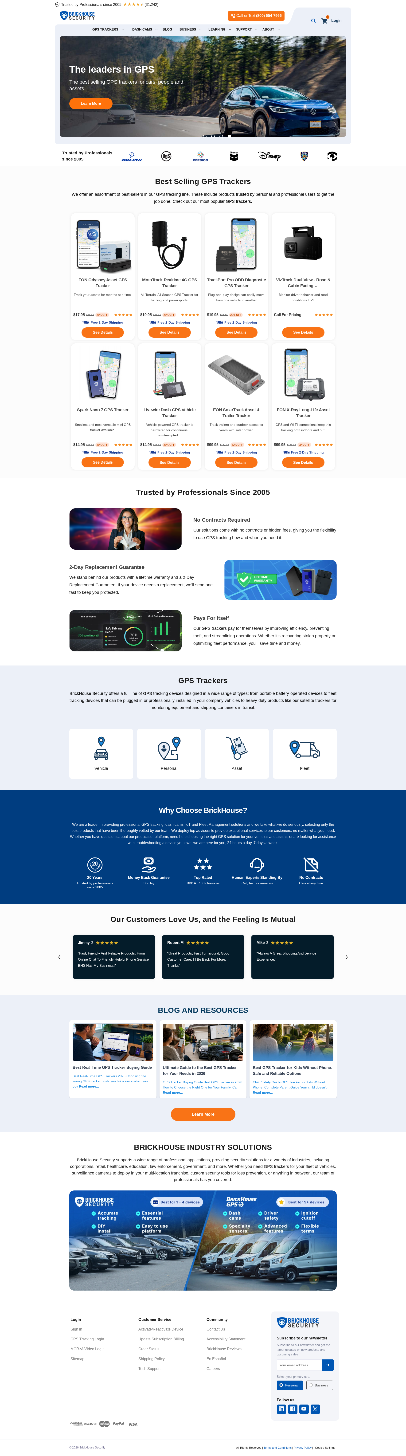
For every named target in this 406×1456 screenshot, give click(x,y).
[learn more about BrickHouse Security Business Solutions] (203, 1240)
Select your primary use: (293, 1376)
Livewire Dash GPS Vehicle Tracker (170, 412)
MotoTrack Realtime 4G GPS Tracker (169, 283)
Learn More (91, 104)
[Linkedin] (281, 1408)
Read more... (89, 1086)
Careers (213, 1369)
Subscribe (328, 1365)
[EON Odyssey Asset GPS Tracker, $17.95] (103, 245)
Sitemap (77, 1359)
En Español (216, 1359)
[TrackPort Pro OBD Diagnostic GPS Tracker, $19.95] (236, 245)
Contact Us (216, 1329)
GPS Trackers (203, 680)
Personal (291, 1385)
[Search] (312, 20)
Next (347, 957)
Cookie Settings (325, 1447)
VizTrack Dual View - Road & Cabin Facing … (303, 283)
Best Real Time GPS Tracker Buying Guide (112, 1067)
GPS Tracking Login (87, 1339)
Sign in (76, 1329)
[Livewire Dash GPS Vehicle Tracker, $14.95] (170, 375)
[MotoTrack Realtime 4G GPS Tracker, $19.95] (170, 245)
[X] (315, 1408)
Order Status (148, 1349)
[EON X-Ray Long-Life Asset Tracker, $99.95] (303, 375)
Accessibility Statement (226, 1339)
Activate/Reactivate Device (160, 1329)
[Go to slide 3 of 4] (221, 136)
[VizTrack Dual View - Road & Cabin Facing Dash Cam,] (303, 245)
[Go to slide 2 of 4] (213, 136)
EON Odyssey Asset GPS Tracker (102, 283)
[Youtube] (303, 1408)
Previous (59, 957)
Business (321, 1385)
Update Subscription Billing (161, 1339)
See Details (236, 463)
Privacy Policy (303, 1447)
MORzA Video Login (87, 1349)
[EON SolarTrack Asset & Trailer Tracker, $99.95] (236, 375)
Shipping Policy (151, 1359)
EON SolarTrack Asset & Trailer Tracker (236, 412)
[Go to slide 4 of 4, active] (229, 136)
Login (336, 21)
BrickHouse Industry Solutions (203, 1147)
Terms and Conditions (278, 1447)
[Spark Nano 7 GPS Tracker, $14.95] (103, 375)
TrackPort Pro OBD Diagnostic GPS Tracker (236, 283)
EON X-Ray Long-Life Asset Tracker (303, 412)
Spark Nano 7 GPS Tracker (102, 409)
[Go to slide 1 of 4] (205, 136)
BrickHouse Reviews (224, 1349)
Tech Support (149, 1369)
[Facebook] (292, 1408)
